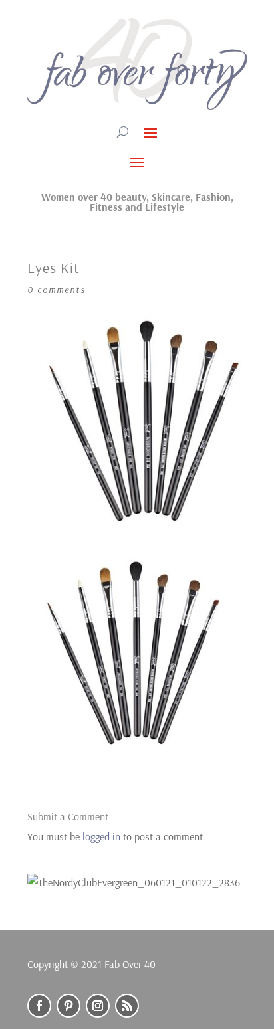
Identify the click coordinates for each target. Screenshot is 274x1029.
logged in (101, 836)
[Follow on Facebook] (39, 1006)
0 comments (56, 290)
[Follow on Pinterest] (68, 1006)
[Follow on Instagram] (98, 1006)
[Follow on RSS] (127, 1006)
